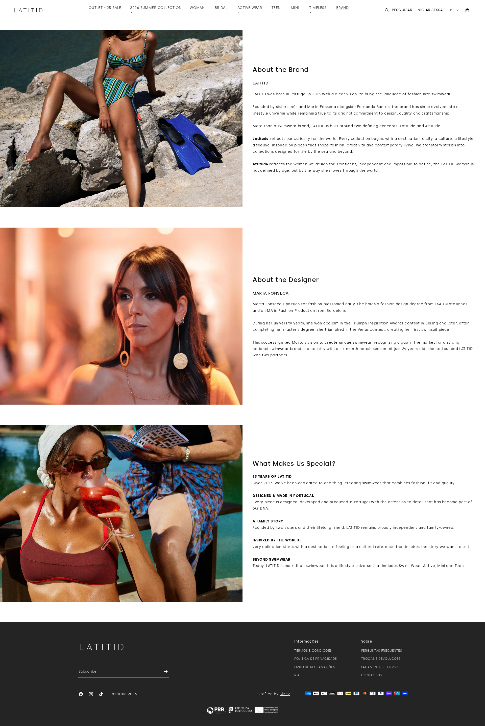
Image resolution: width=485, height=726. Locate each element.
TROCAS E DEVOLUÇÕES (381, 659)
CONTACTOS (371, 675)
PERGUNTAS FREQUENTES (381, 650)
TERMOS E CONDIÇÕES (313, 650)
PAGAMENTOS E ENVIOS (380, 667)
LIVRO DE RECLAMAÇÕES (314, 667)
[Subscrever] (163, 671)
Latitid (121, 694)
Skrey (285, 694)
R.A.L (298, 675)
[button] (106, 10)
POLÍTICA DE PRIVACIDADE (315, 659)
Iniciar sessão (431, 10)
